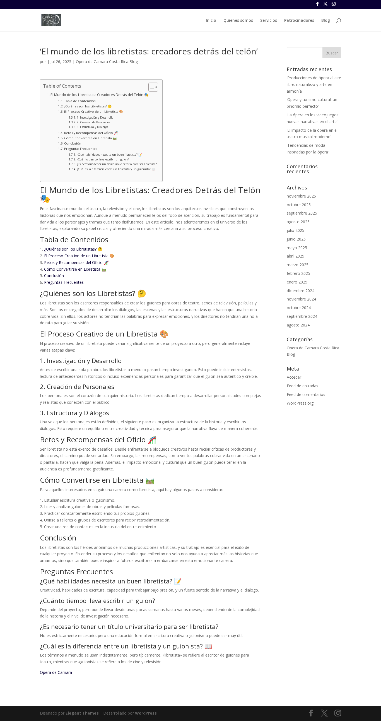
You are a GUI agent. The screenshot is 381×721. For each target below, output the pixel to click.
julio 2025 (295, 230)
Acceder (294, 377)
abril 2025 (295, 256)
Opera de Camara (56, 672)
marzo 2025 (297, 264)
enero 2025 (297, 282)
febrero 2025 (298, 273)
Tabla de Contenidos (79, 101)
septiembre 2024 (302, 316)
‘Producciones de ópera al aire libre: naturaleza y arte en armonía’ (314, 84)
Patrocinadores (299, 20)
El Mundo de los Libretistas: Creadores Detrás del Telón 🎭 (99, 94)
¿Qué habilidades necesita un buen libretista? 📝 (109, 155)
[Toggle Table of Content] (150, 87)
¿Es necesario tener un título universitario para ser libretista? (117, 164)
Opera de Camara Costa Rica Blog (107, 61)
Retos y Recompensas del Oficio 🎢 (91, 133)
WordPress (146, 713)
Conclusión (72, 143)
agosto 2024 (298, 325)
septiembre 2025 (302, 213)
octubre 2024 (299, 307)
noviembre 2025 (301, 196)
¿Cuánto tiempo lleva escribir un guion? (103, 159)
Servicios (268, 20)
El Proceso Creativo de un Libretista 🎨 (93, 111)
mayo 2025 (297, 247)
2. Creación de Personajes (93, 122)
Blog (325, 20)
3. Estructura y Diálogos (92, 127)
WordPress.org (300, 403)
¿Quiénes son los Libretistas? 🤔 (88, 106)
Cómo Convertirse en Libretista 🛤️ (90, 138)
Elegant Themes (82, 713)
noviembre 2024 (301, 299)
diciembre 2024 (300, 290)
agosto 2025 (298, 221)
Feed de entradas (302, 385)
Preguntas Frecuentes (80, 148)
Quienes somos (238, 20)
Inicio (211, 20)
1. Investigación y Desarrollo (95, 117)
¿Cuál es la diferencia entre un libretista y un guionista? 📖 (116, 169)
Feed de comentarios (306, 394)
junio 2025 (296, 239)
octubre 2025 (299, 204)
